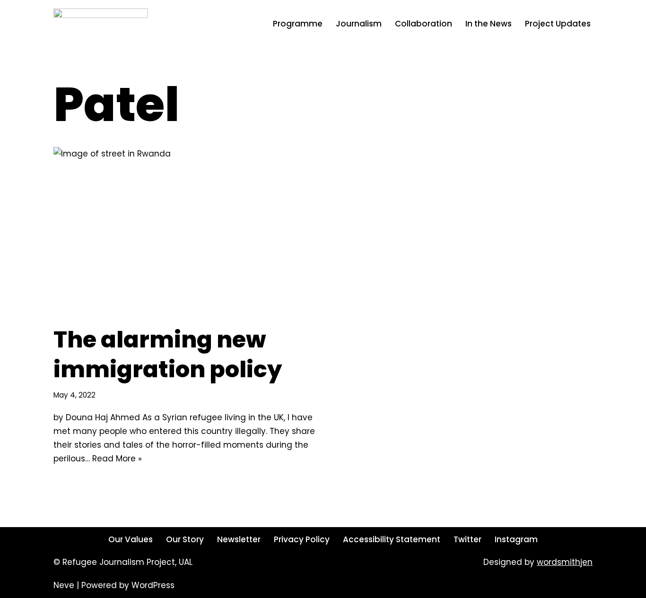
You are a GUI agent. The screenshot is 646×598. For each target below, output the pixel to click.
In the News (488, 23)
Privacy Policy (302, 539)
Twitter (467, 539)
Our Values (130, 539)
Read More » (117, 458)
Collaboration (423, 23)
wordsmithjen (565, 562)
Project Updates (558, 23)
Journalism (359, 23)
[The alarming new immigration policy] (184, 231)
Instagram (516, 539)
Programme (298, 23)
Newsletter (239, 539)
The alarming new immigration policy (167, 354)
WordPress (153, 585)
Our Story (185, 539)
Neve (63, 585)
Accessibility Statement (391, 539)
